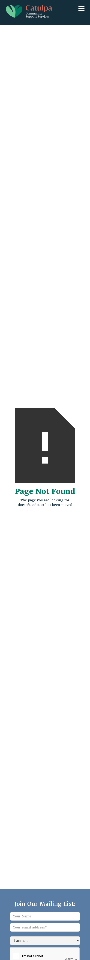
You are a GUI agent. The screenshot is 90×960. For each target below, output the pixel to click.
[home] (28, 10)
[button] (45, 4)
